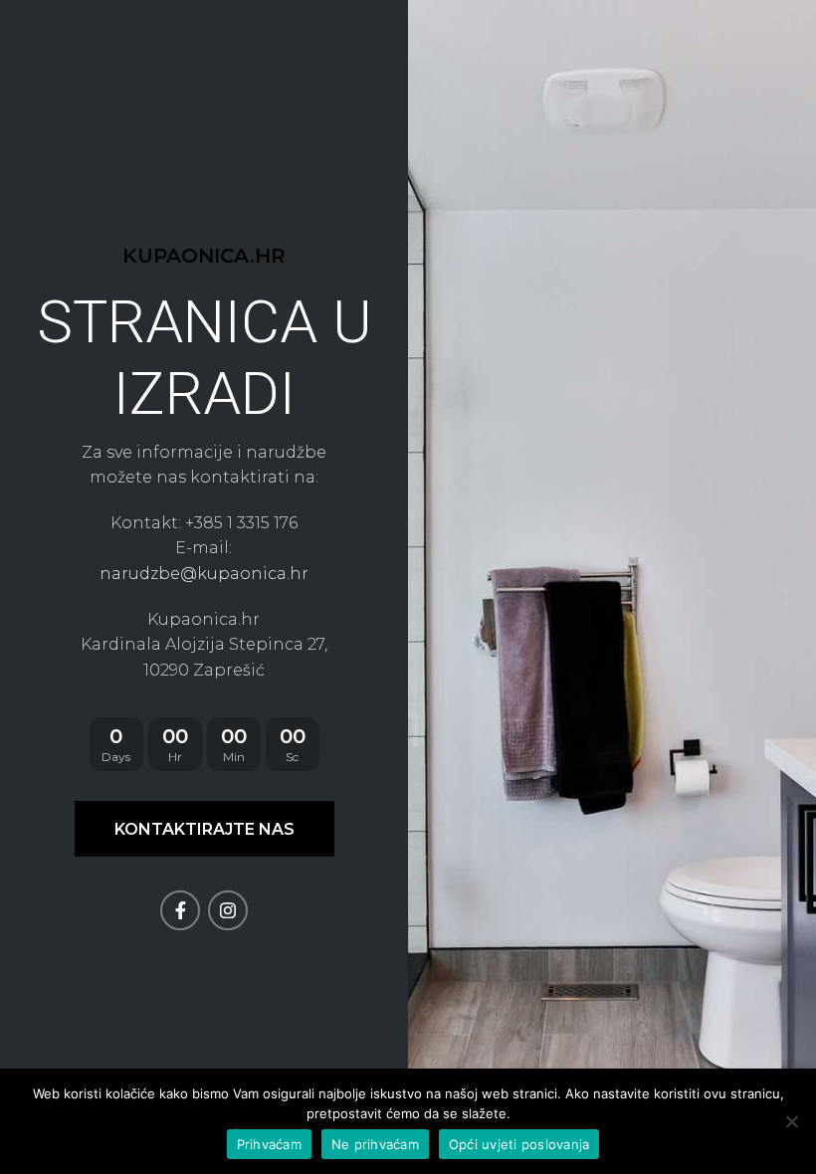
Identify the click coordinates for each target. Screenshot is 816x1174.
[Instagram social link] (228, 910)
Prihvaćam (269, 1144)
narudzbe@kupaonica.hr (204, 573)
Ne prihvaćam (375, 1144)
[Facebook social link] (180, 910)
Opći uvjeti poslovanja (519, 1144)
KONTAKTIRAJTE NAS (204, 829)
